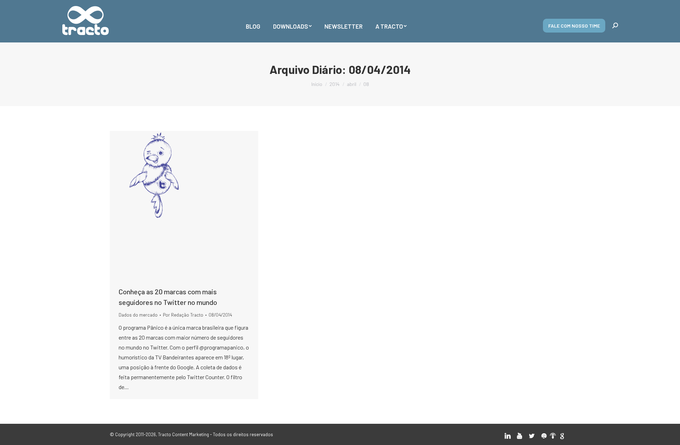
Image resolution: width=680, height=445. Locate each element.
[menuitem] (253, 21)
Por (183, 315)
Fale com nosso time (574, 26)
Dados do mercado (138, 315)
